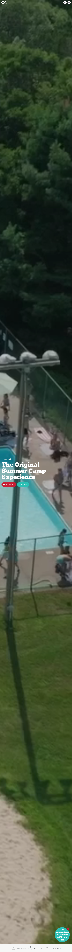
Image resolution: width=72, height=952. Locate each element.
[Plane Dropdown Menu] (65, 2)
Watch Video (9, 484)
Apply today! (23, 484)
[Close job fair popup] (67, 929)
